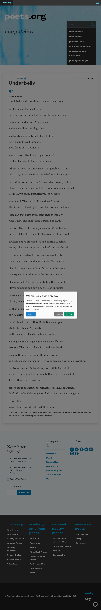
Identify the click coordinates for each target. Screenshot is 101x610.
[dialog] (50, 305)
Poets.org (6, 3)
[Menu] (97, 3)
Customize (31, 314)
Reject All (59, 314)
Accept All (69, 314)
